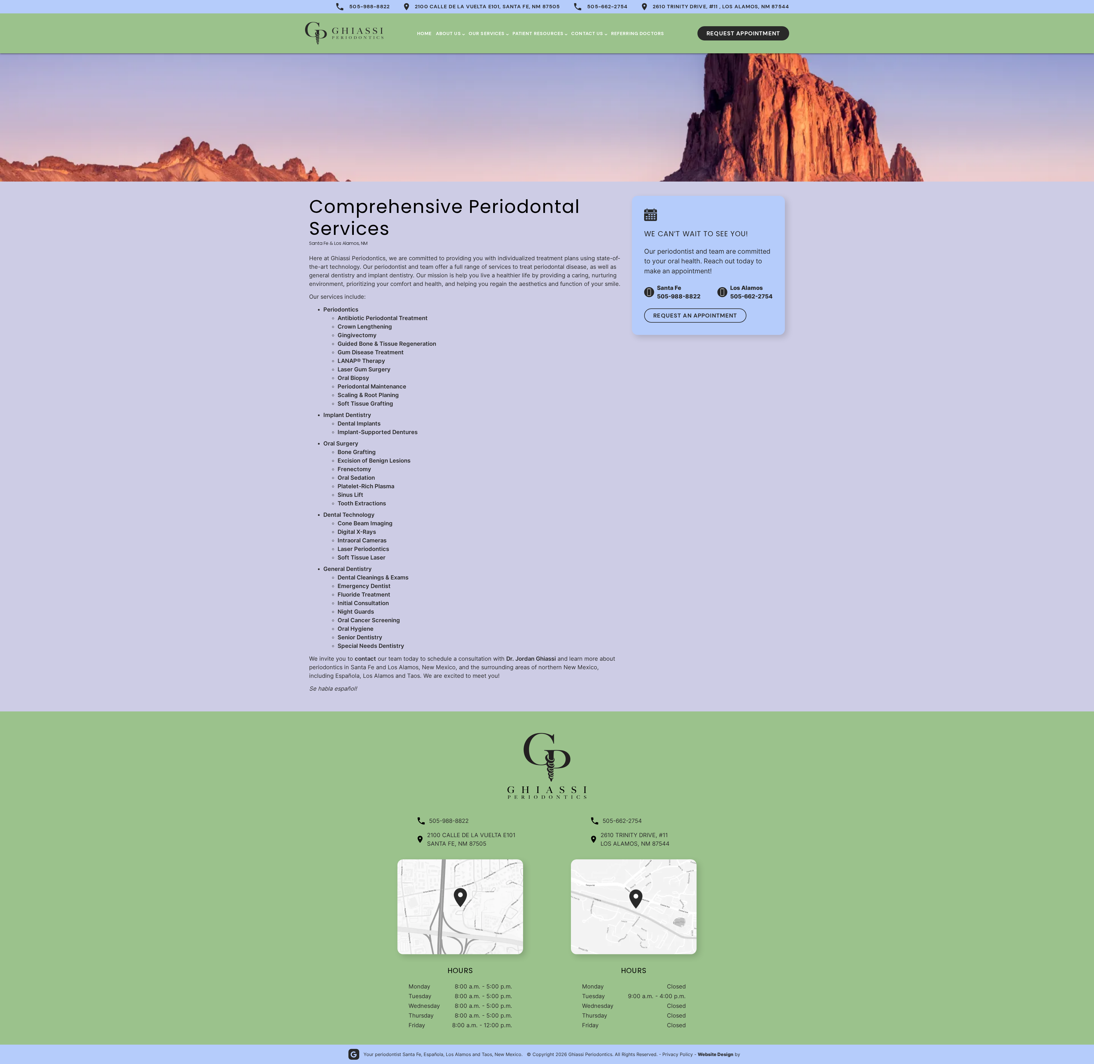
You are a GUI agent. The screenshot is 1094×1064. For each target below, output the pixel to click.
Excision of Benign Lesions (374, 460)
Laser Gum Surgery (364, 369)
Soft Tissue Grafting (365, 403)
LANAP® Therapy (361, 360)
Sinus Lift (350, 494)
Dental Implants (359, 423)
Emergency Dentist (364, 586)
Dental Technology (349, 514)
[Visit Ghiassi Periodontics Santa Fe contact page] (460, 906)
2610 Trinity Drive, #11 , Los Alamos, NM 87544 (721, 6)
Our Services (487, 33)
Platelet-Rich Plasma (366, 486)
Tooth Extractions (362, 503)
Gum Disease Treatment (371, 352)
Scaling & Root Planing (368, 395)
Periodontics (340, 309)
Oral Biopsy (353, 378)
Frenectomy (354, 469)
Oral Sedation (356, 477)
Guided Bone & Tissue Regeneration (387, 343)
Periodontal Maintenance (372, 386)
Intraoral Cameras (362, 540)
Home (424, 33)
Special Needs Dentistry (371, 645)
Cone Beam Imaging (365, 523)
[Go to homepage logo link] (547, 798)
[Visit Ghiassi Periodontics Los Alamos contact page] (634, 906)
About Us (448, 33)
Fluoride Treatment (364, 594)
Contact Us (587, 33)
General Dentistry (347, 568)
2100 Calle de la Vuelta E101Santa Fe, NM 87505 (471, 839)
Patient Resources (538, 33)
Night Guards (356, 611)
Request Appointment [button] (743, 33)
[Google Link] (353, 1054)
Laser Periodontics (363, 549)
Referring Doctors (637, 33)
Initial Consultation (363, 603)
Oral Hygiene (355, 628)
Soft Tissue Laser (361, 557)
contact (365, 658)
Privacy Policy (677, 1054)
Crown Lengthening (365, 326)
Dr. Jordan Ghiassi (531, 658)
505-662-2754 (607, 6)
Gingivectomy (357, 335)
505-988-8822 (369, 6)
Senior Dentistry (360, 637)
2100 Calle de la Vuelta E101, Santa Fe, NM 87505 (487, 6)
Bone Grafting (357, 452)
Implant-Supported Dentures (378, 432)
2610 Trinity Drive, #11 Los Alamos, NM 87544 (635, 839)
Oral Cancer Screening (369, 620)
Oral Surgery (340, 443)
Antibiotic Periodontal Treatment (383, 318)
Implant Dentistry (347, 415)
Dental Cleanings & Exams (373, 577)
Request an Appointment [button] (695, 315)
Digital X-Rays (357, 531)
